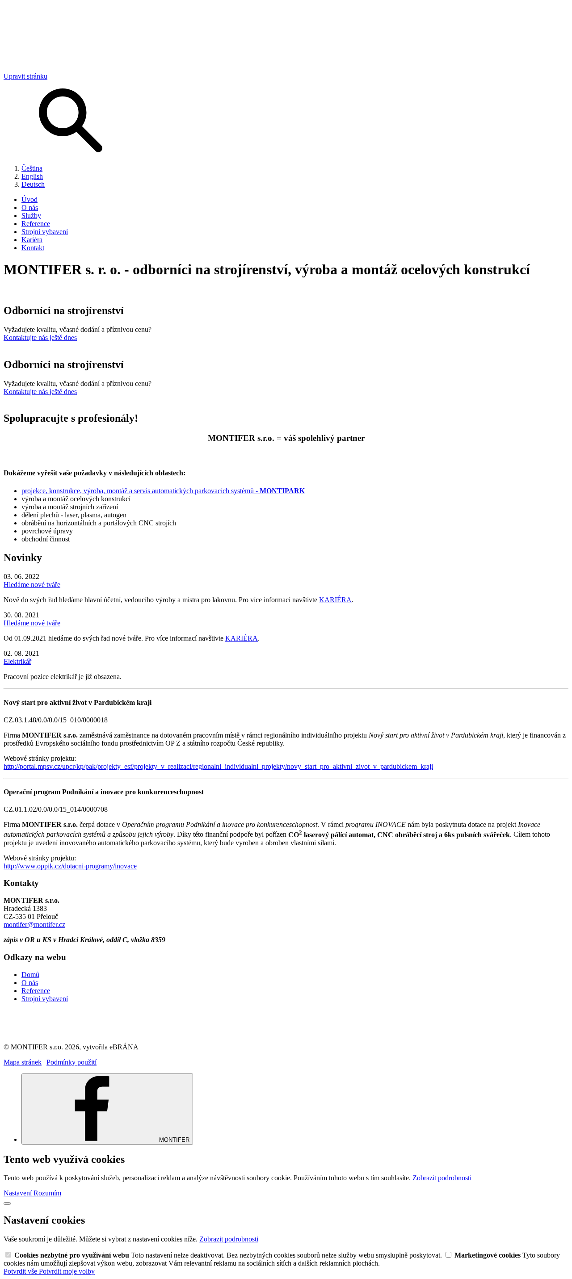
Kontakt (32, 248)
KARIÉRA (335, 600)
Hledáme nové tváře (32, 584)
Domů (30, 974)
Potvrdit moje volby (67, 1271)
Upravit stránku (25, 76)
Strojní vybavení (44, 231)
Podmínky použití (71, 1062)
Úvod (29, 199)
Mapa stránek (23, 1062)
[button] (286, 1023)
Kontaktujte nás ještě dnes (40, 337)
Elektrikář (17, 661)
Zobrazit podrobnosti (441, 1178)
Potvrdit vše (21, 1271)
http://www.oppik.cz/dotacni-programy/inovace (70, 866)
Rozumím (47, 1193)
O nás (29, 207)
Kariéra (31, 239)
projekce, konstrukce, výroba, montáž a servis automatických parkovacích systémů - (163, 491)
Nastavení (19, 1193)
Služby (31, 215)
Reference (35, 223)
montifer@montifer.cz (34, 924)
